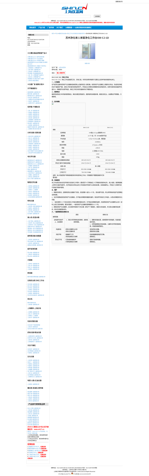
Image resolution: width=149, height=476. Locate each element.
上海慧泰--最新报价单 (33, 125)
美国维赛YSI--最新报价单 (34, 171)
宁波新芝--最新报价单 (33, 208)
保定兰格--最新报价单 (33, 393)
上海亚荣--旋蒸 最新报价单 (34, 206)
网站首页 (32, 27)
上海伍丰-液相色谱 (32, 327)
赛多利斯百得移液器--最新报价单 (36, 277)
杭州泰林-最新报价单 (33, 419)
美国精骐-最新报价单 (33, 417)
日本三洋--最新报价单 (33, 267)
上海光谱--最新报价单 (33, 140)
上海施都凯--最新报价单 (33, 119)
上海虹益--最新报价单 (33, 176)
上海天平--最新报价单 (33, 317)
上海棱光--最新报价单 (33, 145)
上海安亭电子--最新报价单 (34, 173)
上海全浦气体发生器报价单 (34, 153)
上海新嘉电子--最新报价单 (34, 341)
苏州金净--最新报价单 (33, 291)
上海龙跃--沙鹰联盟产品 (33, 71)
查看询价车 (119, 1)
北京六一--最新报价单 (33, 362)
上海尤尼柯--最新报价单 (33, 136)
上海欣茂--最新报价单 (33, 142)
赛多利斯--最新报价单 (33, 94)
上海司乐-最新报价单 (33, 401)
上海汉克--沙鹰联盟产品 (33, 77)
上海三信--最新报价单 (33, 167)
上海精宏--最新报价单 (33, 114)
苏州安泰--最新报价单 (33, 284)
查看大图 (87, 63)
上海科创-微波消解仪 (33, 80)
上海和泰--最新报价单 (33, 304)
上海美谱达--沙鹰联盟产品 (34, 68)
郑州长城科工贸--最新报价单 (35, 241)
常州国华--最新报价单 (33, 123)
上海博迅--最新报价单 (33, 112)
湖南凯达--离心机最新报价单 (35, 230)
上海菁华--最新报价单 (33, 147)
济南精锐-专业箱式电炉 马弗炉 (35, 79)
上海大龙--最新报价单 (33, 373)
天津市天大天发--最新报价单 (35, 338)
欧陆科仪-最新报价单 (33, 423)
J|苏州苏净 (62, 67)
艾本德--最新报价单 (32, 415)
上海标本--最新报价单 (33, 397)
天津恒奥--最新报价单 (33, 210)
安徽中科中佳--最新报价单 (34, 226)
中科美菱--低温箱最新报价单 (35, 73)
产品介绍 (41, 27)
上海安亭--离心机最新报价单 (35, 223)
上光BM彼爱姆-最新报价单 (34, 197)
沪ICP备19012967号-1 (64, 474)
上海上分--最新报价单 (33, 138)
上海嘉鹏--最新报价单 (33, 369)
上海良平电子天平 (34, 454)
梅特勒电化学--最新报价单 (34, 160)
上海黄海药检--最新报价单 (34, 336)
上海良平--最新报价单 (33, 101)
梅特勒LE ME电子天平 (35, 450)
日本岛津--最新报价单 (33, 97)
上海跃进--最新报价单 (33, 116)
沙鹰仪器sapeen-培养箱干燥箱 (35, 60)
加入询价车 (61, 73)
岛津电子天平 (32, 452)
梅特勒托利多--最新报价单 (34, 96)
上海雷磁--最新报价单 (33, 166)
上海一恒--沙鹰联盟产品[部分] (35, 75)
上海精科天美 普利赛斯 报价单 (35, 99)
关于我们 (59, 27)
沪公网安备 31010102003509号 (82, 473)
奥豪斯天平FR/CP (34, 446)
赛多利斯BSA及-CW (34, 448)
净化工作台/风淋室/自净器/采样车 (76, 33)
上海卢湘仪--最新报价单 (33, 69)
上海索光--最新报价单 (33, 193)
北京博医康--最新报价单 (33, 351)
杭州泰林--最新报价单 (33, 213)
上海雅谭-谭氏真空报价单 (34, 129)
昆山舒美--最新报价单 (33, 252)
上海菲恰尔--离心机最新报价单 (35, 225)
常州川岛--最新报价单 (33, 395)
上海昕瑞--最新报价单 (33, 186)
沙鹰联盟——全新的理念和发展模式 (78, 27)
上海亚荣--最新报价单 (33, 239)
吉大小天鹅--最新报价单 (33, 178)
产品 (56, 33)
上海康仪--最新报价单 (33, 175)
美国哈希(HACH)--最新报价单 (35, 164)
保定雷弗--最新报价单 (33, 392)
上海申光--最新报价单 (33, 191)
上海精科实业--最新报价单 (34, 377)
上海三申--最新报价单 (33, 265)
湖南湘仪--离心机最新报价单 (35, 228)
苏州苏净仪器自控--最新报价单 (35, 295)
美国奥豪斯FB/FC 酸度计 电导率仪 (36, 66)
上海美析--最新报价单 (33, 149)
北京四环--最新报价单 (33, 349)
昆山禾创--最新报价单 (33, 256)
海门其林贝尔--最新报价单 (34, 371)
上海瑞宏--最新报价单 (33, 293)
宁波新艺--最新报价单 (33, 366)
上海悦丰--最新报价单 (33, 188)
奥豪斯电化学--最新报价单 (34, 162)
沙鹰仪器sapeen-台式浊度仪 (35, 58)
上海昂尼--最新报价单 (33, 399)
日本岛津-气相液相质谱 (33, 325)
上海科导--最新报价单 (33, 254)
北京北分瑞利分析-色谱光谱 (34, 328)
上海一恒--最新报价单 (33, 110)
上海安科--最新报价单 (33, 243)
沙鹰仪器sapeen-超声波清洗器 (35, 57)
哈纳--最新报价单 (32, 169)
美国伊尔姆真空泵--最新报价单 (35, 127)
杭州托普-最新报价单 (33, 424)
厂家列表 (50, 27)
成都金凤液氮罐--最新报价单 (35, 245)
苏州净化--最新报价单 (33, 288)
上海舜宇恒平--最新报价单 (34, 103)
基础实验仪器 (62, 33)
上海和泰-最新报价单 (33, 421)
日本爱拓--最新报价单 (33, 195)
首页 (53, 33)
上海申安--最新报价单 (33, 264)
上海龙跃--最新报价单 (33, 118)
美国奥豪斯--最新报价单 (33, 92)
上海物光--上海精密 (32, 189)
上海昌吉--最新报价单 (33, 384)
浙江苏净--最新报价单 (33, 286)
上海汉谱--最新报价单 (33, 410)
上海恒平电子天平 (34, 456)
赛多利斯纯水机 (31, 204)
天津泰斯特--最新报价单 (33, 121)
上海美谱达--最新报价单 (33, 143)
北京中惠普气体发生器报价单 (35, 151)
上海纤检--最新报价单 (33, 340)
